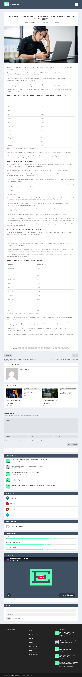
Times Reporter (33, 22)
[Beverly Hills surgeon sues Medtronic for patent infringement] (50, 393)
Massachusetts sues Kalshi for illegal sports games (24, 472)
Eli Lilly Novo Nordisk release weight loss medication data (66, 393)
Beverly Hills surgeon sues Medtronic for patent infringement (49, 402)
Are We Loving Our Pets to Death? (31, 392)
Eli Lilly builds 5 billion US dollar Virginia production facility (27, 466)
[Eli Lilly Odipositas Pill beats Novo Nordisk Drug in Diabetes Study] (8, 461)
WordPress (30, 675)
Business (19, 474)
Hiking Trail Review (11, 547)
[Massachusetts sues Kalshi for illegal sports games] (8, 474)
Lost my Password (16, 618)
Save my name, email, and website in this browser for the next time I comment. (26, 441)
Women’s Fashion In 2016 (13, 542)
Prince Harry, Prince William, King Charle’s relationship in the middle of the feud (32, 485)
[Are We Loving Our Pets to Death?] (32, 389)
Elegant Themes (15, 675)
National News (33, 646)
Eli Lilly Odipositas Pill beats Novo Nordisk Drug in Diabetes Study (28, 459)
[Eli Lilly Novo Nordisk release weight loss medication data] (68, 389)
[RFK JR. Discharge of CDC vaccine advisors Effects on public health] (14, 393)
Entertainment (20, 487)
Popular (31, 650)
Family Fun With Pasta (12, 537)
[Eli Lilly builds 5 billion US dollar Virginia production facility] (8, 467)
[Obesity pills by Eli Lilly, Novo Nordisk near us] (8, 480)
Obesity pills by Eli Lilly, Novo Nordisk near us (23, 479)
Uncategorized (33, 654)
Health (47, 22)
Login (8, 618)
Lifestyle (31, 642)
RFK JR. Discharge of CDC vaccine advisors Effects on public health (14, 402)
